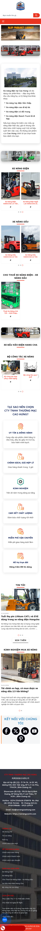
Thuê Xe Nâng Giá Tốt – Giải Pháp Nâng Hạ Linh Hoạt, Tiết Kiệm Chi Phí (10, 312)
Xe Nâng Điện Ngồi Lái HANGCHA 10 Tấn (30, 203)
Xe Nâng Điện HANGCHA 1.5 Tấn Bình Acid (10, 203)
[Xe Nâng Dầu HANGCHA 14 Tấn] (10, 239)
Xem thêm (20, 640)
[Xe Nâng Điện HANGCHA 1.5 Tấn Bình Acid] (10, 186)
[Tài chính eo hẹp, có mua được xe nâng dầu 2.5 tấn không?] (20, 668)
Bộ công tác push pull (30, 376)
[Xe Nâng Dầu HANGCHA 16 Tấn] (30, 239)
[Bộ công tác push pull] (30, 366)
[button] (19, 212)
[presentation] (2, 192)
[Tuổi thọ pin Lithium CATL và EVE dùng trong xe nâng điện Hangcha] (20, 600)
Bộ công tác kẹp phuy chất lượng (10, 378)
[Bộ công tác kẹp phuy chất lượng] (10, 367)
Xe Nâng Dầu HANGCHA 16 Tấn (31, 256)
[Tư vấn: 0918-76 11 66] (12, 928)
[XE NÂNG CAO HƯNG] (20, 6)
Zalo (5, 919)
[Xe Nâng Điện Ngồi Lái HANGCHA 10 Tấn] (30, 186)
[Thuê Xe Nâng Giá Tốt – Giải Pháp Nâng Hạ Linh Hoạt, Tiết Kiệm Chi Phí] (10, 295)
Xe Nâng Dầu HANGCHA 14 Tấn (10, 256)
